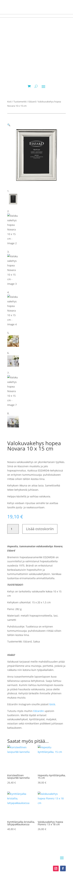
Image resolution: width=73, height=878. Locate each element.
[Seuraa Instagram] (56, 868)
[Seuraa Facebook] (63, 868)
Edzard (32, 101)
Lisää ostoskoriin (40, 528)
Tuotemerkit (20, 101)
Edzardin (38, 711)
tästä (52, 704)
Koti (9, 101)
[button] (8, 124)
